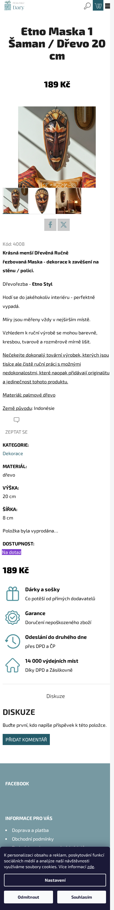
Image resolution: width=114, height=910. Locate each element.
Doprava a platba (30, 830)
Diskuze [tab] (55, 696)
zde (90, 866)
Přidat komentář (26, 739)
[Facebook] (50, 225)
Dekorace (13, 453)
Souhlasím (81, 896)
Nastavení (55, 879)
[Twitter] (64, 225)
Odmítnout (28, 896)
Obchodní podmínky (33, 839)
